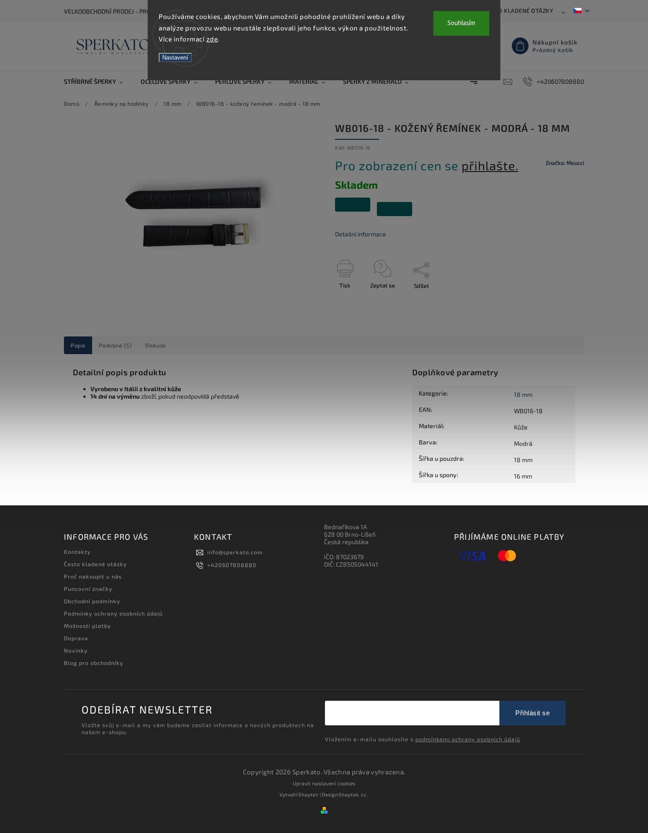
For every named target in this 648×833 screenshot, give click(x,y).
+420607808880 (232, 564)
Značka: (565, 162)
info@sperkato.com (235, 552)
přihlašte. (490, 165)
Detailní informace (360, 234)
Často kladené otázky (518, 10)
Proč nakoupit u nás (93, 576)
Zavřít (556, 301)
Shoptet (308, 794)
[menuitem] (98, 82)
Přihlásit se (532, 713)
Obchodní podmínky (92, 601)
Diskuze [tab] (155, 345)
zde (212, 39)
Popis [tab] (78, 345)
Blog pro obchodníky (93, 662)
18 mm (523, 394)
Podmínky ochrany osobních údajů (113, 613)
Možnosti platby (87, 625)
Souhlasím (461, 23)
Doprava (76, 638)
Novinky (76, 650)
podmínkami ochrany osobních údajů (467, 739)
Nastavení (175, 57)
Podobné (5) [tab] (115, 345)
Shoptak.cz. (354, 794)
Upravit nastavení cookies (324, 783)
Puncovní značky (88, 588)
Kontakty (77, 551)
